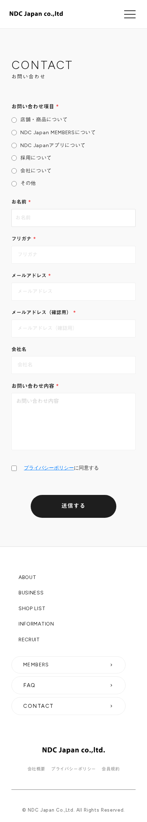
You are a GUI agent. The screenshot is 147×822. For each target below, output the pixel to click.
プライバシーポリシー (49, 468)
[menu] (129, 14)
